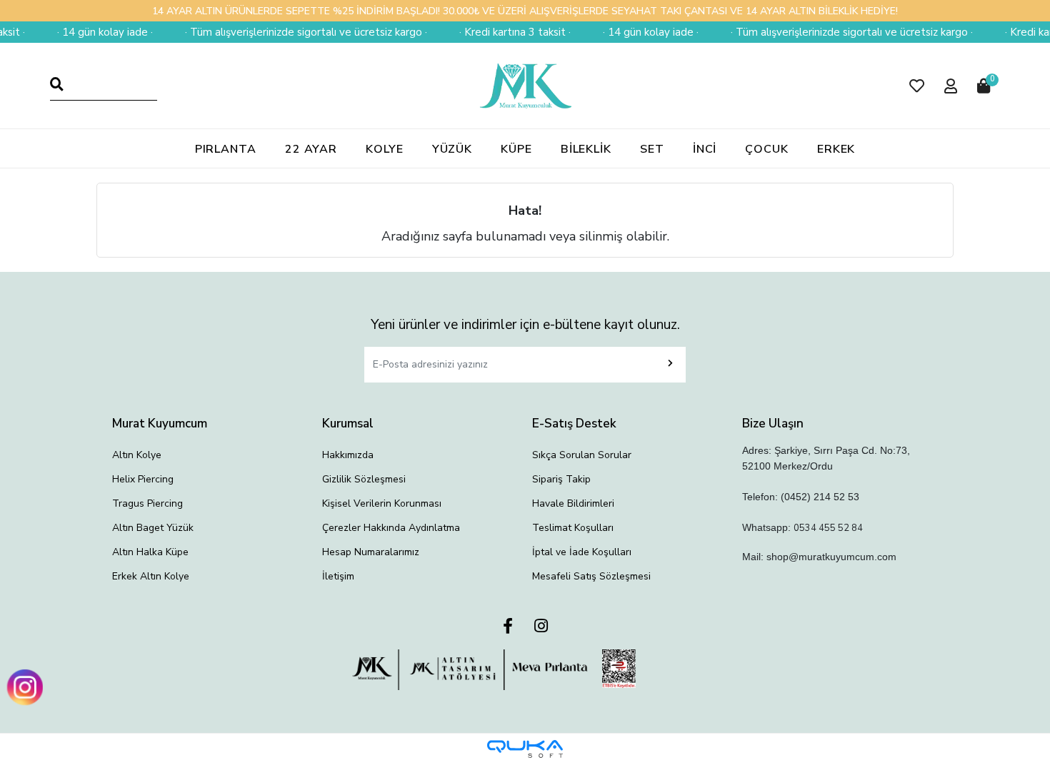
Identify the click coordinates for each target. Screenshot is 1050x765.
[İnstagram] (541, 627)
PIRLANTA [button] (225, 149)
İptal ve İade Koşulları (581, 552)
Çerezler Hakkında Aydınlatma (391, 528)
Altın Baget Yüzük (153, 528)
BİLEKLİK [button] (586, 149)
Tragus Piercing (147, 503)
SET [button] (652, 149)
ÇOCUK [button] (767, 149)
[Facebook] (508, 627)
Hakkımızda (348, 455)
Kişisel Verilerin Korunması (381, 503)
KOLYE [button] (385, 149)
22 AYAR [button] (311, 149)
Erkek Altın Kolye (150, 576)
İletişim (338, 576)
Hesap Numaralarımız (370, 552)
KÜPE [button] (516, 149)
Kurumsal (348, 423)
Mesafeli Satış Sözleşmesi (591, 576)
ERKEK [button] (836, 149)
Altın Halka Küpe (150, 552)
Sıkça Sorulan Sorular (581, 455)
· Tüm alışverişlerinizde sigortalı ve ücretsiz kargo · (296, 32)
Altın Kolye (136, 455)
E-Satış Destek (574, 423)
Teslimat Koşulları (573, 528)
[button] (916, 85)
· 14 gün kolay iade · (95, 32)
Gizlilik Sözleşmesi (364, 479)
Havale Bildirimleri (573, 503)
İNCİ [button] (705, 149)
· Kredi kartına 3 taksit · (505, 32)
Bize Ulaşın (773, 423)
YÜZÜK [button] (452, 149)
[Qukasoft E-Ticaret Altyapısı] (525, 749)
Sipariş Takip (561, 479)
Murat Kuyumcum (159, 423)
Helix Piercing (143, 479)
